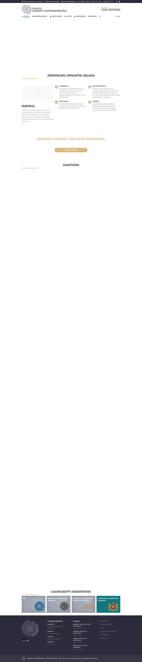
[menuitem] (27, 16)
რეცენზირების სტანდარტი (108, 631)
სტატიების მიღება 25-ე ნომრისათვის (42, 364)
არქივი (103, 628)
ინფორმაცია (104, 621)
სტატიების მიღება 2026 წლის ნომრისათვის (45, 262)
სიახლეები (29, 264)
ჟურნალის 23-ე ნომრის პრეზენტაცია (42, 567)
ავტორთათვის (105, 635)
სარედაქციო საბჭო (106, 624)
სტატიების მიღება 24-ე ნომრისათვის (42, 465)
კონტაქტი (103, 638)
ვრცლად (28, 267)
